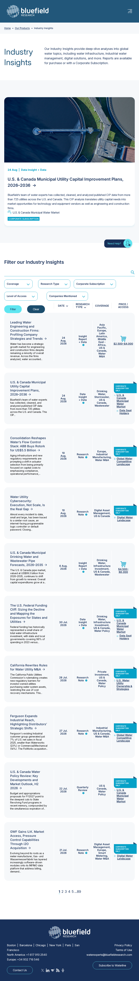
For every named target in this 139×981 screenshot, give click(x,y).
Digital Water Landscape (125, 519)
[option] (69, 161)
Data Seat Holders (126, 412)
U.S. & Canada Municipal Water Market (36, 212)
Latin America (101, 335)
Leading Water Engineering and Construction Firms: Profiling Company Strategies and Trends (26, 330)
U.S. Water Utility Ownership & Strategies (124, 684)
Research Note (82, 456)
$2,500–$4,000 (123, 343)
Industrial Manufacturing (102, 456)
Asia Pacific (101, 326)
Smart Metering (101, 854)
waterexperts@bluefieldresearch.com (109, 954)
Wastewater (102, 405)
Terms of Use (123, 950)
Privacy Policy (123, 945)
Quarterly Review (82, 789)
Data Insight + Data (33, 169)
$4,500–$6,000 (123, 570)
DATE (61, 305)
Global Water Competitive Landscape (124, 461)
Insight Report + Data (83, 339)
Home (7, 28)
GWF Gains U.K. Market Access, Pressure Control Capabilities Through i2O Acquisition (27, 840)
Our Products (22, 28)
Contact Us (20, 970)
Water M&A (102, 355)
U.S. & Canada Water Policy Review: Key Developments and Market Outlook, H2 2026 (25, 780)
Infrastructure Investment (102, 567)
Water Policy (102, 630)
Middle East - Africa (102, 342)
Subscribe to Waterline (112, 965)
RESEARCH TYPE (83, 306)
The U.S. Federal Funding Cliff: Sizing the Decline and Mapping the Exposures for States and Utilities (28, 613)
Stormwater (101, 397)
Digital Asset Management (101, 512)
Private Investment (101, 673)
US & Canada (101, 349)
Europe (101, 330)
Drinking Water (102, 393)
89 (79, 892)
